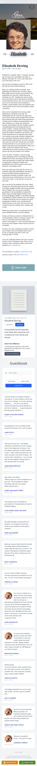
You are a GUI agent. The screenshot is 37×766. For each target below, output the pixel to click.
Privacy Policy (13, 758)
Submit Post (18, 385)
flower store (24, 254)
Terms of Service (23, 758)
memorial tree (25, 251)
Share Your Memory (12, 354)
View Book (9, 324)
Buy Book (20, 324)
